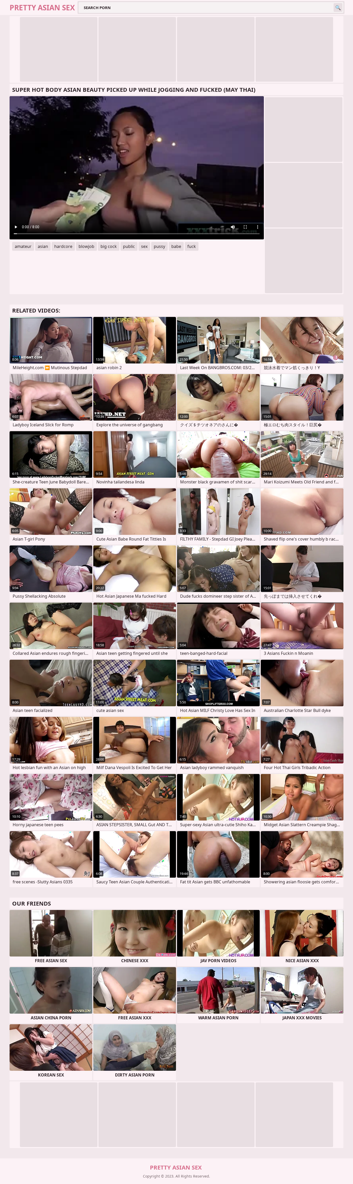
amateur (23, 246)
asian (43, 246)
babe (176, 246)
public (129, 246)
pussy (159, 246)
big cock (109, 246)
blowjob (86, 246)
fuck (191, 246)
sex (144, 246)
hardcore (63, 246)
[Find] (338, 7)
